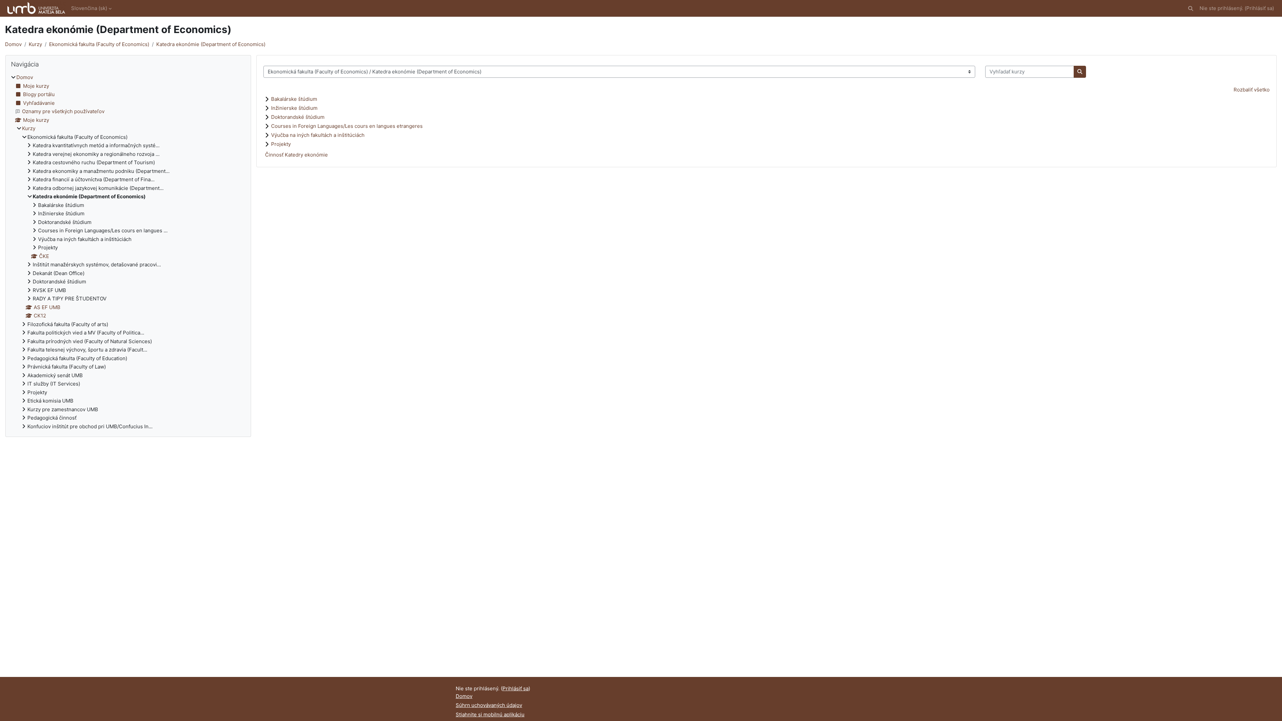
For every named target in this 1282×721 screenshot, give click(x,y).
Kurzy (35, 44)
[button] (1191, 8)
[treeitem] (128, 252)
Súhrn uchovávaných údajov (489, 705)
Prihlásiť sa (1259, 8)
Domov (13, 44)
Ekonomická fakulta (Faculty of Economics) (99, 44)
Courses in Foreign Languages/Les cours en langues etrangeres (347, 126)
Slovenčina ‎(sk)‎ (89, 8)
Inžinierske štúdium (294, 108)
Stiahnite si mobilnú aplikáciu (490, 714)
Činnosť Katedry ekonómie (296, 155)
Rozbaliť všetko (1252, 89)
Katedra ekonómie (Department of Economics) (210, 44)
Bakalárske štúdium (294, 99)
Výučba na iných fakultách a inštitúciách (318, 135)
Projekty (281, 144)
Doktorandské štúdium (298, 117)
